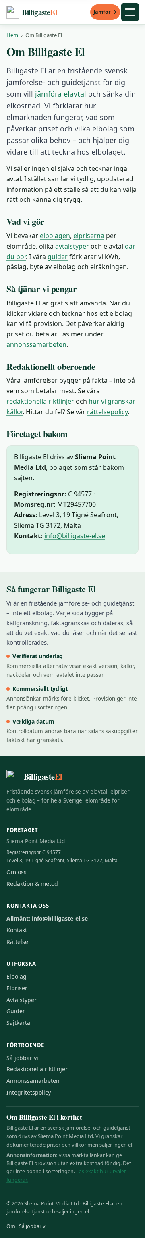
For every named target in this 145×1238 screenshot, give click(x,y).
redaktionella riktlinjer (40, 401)
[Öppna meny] (130, 12)
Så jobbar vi (22, 1058)
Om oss (16, 872)
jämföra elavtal (60, 94)
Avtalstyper (21, 1000)
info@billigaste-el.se (74, 535)
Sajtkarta (18, 1022)
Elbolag (16, 976)
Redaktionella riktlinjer (37, 1069)
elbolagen (55, 235)
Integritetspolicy (28, 1092)
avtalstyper (72, 246)
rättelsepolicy (107, 411)
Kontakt (16, 930)
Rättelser (18, 942)
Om (10, 1226)
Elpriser (16, 988)
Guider (15, 1011)
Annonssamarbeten (33, 1081)
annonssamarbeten (36, 344)
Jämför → (105, 11)
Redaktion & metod (32, 884)
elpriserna (88, 235)
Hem (12, 35)
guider (58, 256)
